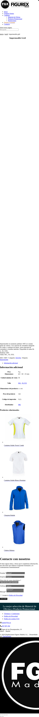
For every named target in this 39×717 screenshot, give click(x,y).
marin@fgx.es (6, 622)
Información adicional (11, 363)
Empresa (3, 577)
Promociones (12, 21)
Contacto (7, 24)
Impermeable (4, 359)
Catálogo (7, 15)
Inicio (6, 12)
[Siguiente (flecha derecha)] (3, 716)
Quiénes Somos (9, 13)
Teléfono (3, 586)
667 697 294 (6, 626)
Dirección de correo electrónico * (10, 580)
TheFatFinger (6, 636)
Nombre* (3, 573)
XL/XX (24, 383)
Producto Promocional (15, 19)
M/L (19, 383)
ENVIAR (4, 599)
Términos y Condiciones (12, 614)
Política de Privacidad (15, 595)
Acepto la (12, 595)
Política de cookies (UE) (11, 619)
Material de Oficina (14, 17)
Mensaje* (3, 592)
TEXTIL (6, 34)
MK (19, 405)
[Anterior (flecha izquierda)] (1, 716)
